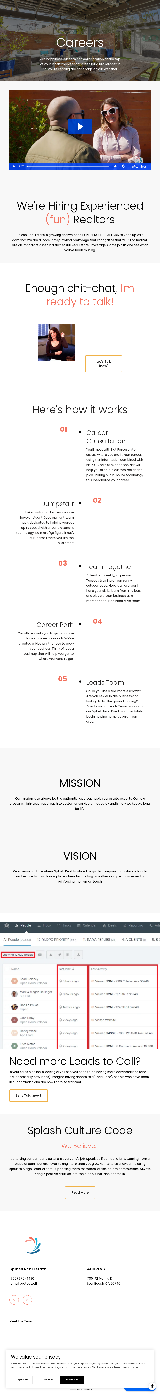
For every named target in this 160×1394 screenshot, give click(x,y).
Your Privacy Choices (80, 1389)
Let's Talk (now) (103, 363)
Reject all (22, 1379)
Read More (80, 1192)
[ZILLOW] (14, 1300)
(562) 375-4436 (21, 1278)
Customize (46, 1379)
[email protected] (23, 1283)
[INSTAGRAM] (27, 1300)
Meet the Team (21, 1321)
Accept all (72, 1379)
